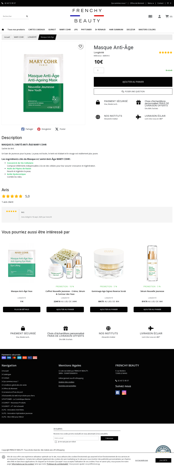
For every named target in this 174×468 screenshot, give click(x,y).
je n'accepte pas (141, 460)
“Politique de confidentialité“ (57, 464)
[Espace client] (159, 16)
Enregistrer (46, 129)
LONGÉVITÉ (32, 37)
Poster (62, 129)
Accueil (7, 37)
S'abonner (109, 438)
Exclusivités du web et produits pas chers (19, 395)
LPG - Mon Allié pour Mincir (13, 417)
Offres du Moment (10, 388)
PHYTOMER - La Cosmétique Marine (16, 399)
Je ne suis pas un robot (67, 441)
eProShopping (58, 450)
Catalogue (7, 374)
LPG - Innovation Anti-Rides (13, 410)
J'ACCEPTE (163, 460)
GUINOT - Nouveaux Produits (14, 403)
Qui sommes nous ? (10, 381)
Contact (160, 3)
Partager (29, 129)
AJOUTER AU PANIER (133, 81)
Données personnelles (67, 386)
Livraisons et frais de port (13, 392)
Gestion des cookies (66, 382)
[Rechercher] (27, 16)
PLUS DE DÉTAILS (21, 309)
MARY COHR (19, 37)
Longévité (99, 52)
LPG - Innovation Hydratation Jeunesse (17, 413)
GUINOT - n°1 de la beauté (13, 406)
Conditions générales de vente (15, 385)
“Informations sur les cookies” (22, 464)
